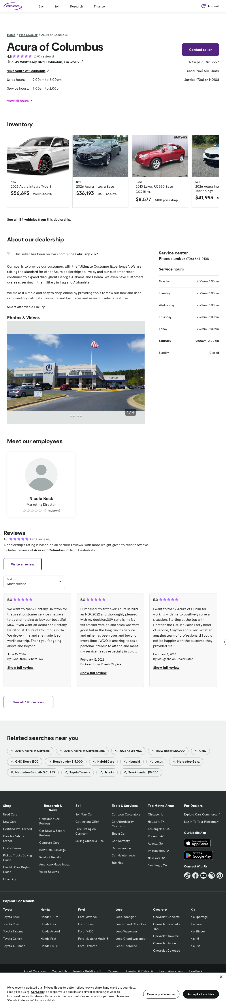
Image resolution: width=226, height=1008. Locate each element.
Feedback (195, 971)
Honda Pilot (48, 939)
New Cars (9, 822)
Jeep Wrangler (126, 917)
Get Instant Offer (87, 822)
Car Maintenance (123, 855)
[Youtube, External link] (203, 875)
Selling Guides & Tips (89, 841)
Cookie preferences (161, 994)
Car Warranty (121, 841)
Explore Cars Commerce (201, 814)
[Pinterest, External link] (220, 875)
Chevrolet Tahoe (164, 943)
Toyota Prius (11, 924)
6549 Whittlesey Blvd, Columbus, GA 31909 (45, 62)
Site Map (117, 863)
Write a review (22, 564)
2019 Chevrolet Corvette (32, 751)
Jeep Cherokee (126, 946)
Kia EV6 (196, 946)
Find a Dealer (28, 35)
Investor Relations (85, 971)
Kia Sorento (198, 924)
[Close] (221, 977)
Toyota (7, 910)
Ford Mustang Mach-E (93, 939)
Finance (99, 6)
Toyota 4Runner (14, 946)
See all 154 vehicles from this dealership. (39, 219)
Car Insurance (121, 848)
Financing (9, 879)
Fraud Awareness (171, 971)
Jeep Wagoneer (126, 931)
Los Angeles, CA (159, 829)
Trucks (109, 772)
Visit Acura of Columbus (26, 71)
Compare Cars (49, 843)
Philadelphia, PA (158, 851)
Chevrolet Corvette (166, 917)
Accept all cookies (201, 994)
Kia (193, 910)
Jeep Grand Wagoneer (131, 939)
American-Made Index (54, 864)
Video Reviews (49, 872)
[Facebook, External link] (195, 875)
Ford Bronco (86, 924)
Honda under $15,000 (67, 761)
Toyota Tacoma (79, 772)
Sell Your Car (84, 814)
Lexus (158, 761)
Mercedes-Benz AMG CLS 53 (35, 772)
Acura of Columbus (49, 550)
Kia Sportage (199, 917)
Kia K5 (195, 939)
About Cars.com (35, 971)
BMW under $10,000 (170, 751)
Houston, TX (156, 822)
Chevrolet (160, 910)
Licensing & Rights (137, 971)
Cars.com (37, 992)
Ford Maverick (87, 917)
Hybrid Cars (105, 761)
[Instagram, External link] (211, 875)
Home (11, 35)
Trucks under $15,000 (143, 772)
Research (76, 6)
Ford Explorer (87, 946)
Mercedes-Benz (188, 761)
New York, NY (157, 858)
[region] (113, 990)
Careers (113, 971)
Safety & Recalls (50, 857)
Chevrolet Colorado (166, 950)
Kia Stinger (198, 931)
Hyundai (134, 761)
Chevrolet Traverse (166, 936)
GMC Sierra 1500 (26, 761)
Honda (45, 910)
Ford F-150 (85, 931)
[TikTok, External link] (187, 875)
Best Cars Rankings (52, 850)
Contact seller (200, 49)
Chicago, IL (155, 814)
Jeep (119, 910)
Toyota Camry (12, 939)
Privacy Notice (53, 987)
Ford (81, 910)
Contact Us (59, 971)
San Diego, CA (157, 865)
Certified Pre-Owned (17, 829)
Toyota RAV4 (11, 917)
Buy (40, 6)
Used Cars (10, 814)
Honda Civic (49, 924)
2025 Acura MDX (130, 751)
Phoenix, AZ (156, 836)
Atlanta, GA (155, 843)
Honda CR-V (49, 917)
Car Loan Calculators (126, 814)
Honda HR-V (49, 946)
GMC (202, 751)
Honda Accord (50, 931)
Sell (57, 6)
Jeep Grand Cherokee (131, 924)
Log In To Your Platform (200, 822)
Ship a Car (119, 834)
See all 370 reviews (28, 702)
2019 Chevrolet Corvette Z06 (84, 751)
